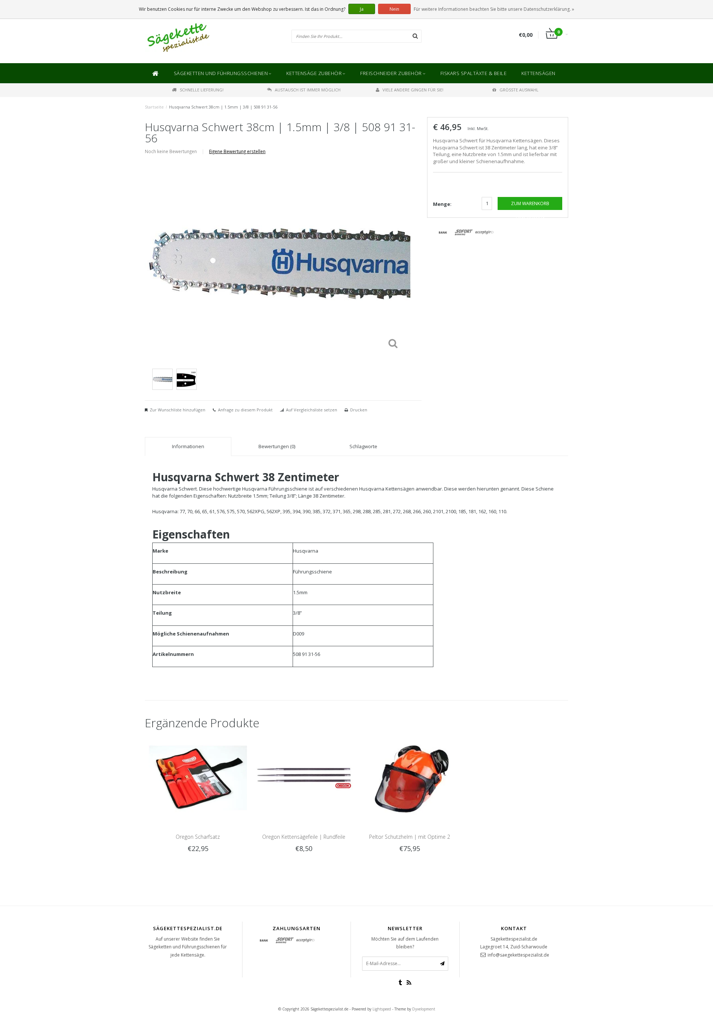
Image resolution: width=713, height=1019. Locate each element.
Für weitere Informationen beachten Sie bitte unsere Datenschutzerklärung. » (494, 9)
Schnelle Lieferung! (202, 90)
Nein (394, 9)
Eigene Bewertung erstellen (237, 151)
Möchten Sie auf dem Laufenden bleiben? (405, 943)
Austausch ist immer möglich (308, 90)
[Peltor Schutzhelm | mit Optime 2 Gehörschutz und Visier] (409, 777)
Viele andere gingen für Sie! (412, 90)
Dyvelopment (423, 1009)
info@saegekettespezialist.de (518, 955)
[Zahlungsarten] (443, 232)
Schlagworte (363, 446)
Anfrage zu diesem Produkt (245, 410)
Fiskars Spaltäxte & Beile (473, 73)
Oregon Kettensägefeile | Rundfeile (303, 836)
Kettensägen (538, 73)
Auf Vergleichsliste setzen (311, 410)
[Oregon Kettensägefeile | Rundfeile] (303, 777)
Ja (362, 9)
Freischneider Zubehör (391, 73)
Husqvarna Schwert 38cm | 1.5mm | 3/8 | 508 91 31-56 (223, 107)
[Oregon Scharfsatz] (198, 777)
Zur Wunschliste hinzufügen (177, 410)
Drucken (358, 410)
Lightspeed (381, 1009)
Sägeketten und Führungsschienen (221, 73)
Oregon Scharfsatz (198, 836)
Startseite (154, 107)
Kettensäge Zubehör (314, 73)
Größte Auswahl (518, 90)
